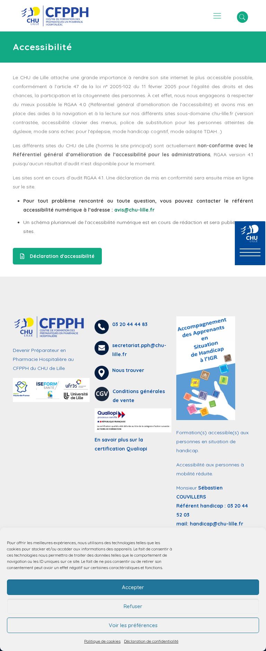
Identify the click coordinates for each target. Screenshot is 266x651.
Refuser (133, 606)
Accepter (133, 587)
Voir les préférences (133, 625)
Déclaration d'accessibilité (62, 256)
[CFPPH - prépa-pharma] (57, 15)
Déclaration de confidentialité (151, 641)
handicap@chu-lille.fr (216, 524)
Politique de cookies (102, 641)
